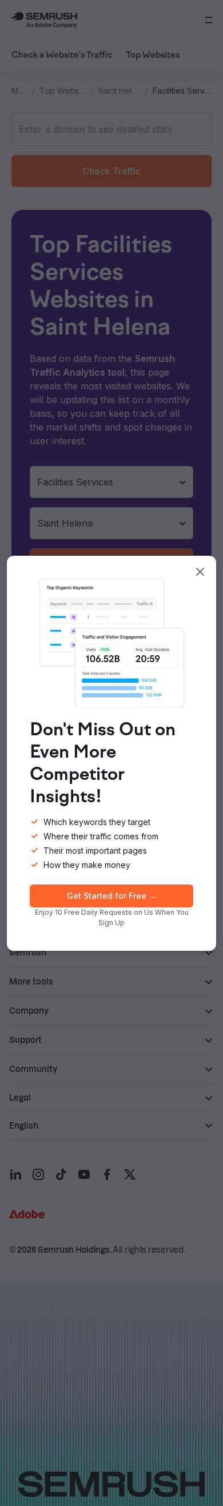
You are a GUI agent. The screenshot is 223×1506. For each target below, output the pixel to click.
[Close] (200, 571)
